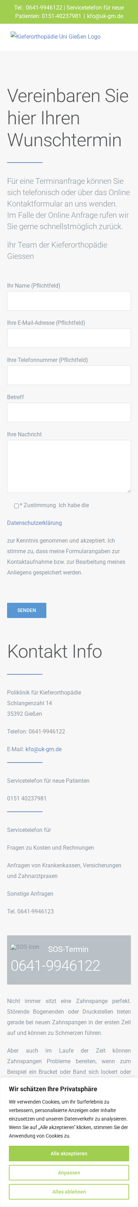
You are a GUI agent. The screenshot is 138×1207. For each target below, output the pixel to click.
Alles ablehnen (69, 1192)
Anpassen (69, 1172)
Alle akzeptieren (69, 1153)
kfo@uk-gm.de (105, 16)
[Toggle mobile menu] (124, 39)
